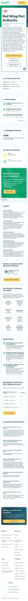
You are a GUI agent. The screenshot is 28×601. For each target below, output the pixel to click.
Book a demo (14, 521)
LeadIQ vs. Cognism (19, 570)
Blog (16, 537)
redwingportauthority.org (8, 444)
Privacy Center (18, 555)
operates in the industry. (13, 474)
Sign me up (9, 191)
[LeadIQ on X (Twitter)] (23, 598)
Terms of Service (5, 568)
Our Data (17, 552)
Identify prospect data (6, 535)
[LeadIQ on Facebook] (22, 598)
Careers (16, 547)
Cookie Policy (4, 565)
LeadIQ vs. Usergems (20, 576)
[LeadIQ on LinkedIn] (24, 598)
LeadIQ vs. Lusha (19, 568)
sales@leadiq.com (14, 592)
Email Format (14, 60)
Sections (5, 199)
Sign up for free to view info (14, 55)
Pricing (16, 535)
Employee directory (14, 64)
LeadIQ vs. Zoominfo (20, 562)
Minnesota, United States (20, 23)
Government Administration (9, 476)
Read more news (21, 120)
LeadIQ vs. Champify (20, 578)
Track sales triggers (6, 537)
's (13, 452)
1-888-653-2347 (14, 586)
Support (16, 544)
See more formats (9, 413)
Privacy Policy (4, 562)
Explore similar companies (11, 279)
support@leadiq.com (15, 589)
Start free (22, 2)
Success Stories (5, 547)
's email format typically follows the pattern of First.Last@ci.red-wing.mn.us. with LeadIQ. (13, 495)
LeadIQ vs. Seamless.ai (20, 573)
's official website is (14, 443)
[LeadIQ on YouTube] (26, 598)
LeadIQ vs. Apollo (19, 565)
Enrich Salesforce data (6, 544)
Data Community (19, 549)
